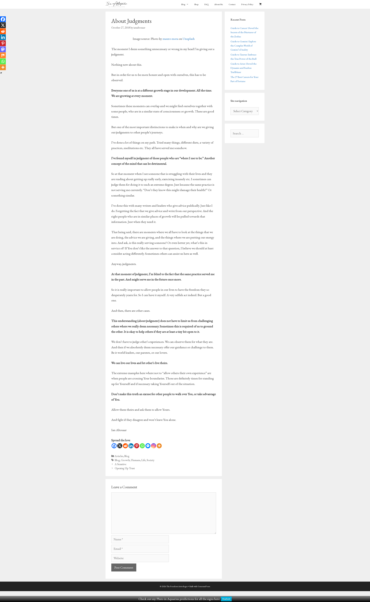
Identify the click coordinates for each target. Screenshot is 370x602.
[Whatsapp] (142, 445)
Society (150, 460)
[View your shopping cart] (260, 4)
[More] (159, 445)
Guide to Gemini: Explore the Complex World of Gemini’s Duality (243, 45)
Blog (183, 4)
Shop (196, 4)
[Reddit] (125, 445)
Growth (125, 460)
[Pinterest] (136, 445)
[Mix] (3, 55)
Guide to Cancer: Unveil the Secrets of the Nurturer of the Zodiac (244, 32)
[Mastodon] (3, 49)
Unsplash (189, 39)
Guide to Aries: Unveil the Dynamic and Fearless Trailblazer (244, 68)
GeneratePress (204, 586)
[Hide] (1, 73)
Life (143, 460)
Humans (135, 460)
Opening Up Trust (125, 468)
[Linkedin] (131, 445)
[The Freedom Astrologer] (117, 4)
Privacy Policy (247, 4)
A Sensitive (120, 464)
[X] (119, 445)
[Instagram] (153, 445)
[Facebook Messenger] (147, 445)
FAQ (206, 4)
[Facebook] (114, 445)
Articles (119, 456)
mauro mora (170, 39)
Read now (226, 599)
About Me (218, 4)
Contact (232, 4)
